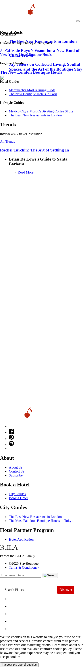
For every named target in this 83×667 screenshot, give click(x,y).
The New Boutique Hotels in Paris (33, 94)
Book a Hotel (18, 498)
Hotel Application (21, 539)
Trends (18, 612)
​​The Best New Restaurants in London (35, 115)
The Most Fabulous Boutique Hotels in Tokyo (41, 521)
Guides (18, 620)
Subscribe (16, 475)
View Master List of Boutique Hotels (26, 54)
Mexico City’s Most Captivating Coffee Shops (41, 111)
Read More (25, 172)
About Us (16, 467)
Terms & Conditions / (24, 567)
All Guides (7, 50)
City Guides (17, 494)
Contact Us (17, 471)
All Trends (7, 141)
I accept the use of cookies (19, 664)
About (17, 605)
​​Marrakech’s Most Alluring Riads (32, 90)
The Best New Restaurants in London (35, 517)
